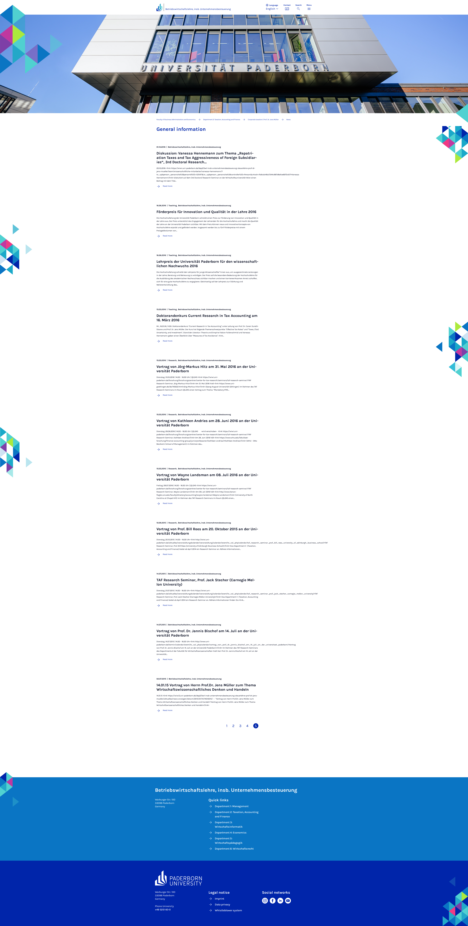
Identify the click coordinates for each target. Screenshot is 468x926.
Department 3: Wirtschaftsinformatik (229, 824)
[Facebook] (273, 900)
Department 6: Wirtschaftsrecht (234, 848)
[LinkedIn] (280, 900)
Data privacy (222, 904)
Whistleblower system (228, 910)
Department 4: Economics (231, 832)
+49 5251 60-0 (163, 909)
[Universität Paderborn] (234, 878)
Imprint (219, 898)
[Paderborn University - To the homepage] (159, 7)
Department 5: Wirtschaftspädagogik (229, 840)
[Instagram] (265, 900)
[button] (273, 7)
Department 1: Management (232, 806)
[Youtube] (288, 900)
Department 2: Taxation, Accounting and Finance (236, 814)
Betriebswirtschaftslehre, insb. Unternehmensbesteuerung (198, 9)
